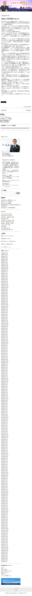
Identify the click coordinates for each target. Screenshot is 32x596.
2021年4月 (3, 353)
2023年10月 (3, 306)
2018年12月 (3, 397)
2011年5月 (3, 539)
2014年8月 (3, 478)
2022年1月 (3, 339)
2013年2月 (3, 506)
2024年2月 (3, 300)
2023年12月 (3, 303)
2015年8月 (3, 459)
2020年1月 (3, 376)
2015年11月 (3, 454)
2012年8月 (3, 516)
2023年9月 (3, 307)
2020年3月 (3, 373)
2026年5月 (3, 257)
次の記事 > (28, 110)
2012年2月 (3, 525)
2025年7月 (3, 273)
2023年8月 (3, 309)
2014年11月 (3, 473)
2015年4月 (3, 466)
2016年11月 (3, 436)
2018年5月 (3, 408)
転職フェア (3, 573)
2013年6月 (3, 500)
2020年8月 (3, 365)
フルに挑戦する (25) (5, 228)
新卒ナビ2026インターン (6, 570)
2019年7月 (3, 386)
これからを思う (27, 106)
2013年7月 (3, 498)
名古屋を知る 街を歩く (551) (7, 220)
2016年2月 (3, 450)
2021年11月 (3, 342)
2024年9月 (3, 289)
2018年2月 (3, 412)
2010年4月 (3, 559)
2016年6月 (3, 444)
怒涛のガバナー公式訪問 (6, 201)
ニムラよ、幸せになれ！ (5, 117)
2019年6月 (3, 387)
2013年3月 (3, 505)
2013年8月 (3, 497)
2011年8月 (3, 534)
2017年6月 (3, 425)
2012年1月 (3, 527)
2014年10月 (3, 475)
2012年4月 (3, 522)
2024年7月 (3, 292)
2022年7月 (3, 329)
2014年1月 (3, 489)
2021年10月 (3, 343)
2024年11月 (3, 285)
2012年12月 (3, 509)
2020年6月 (3, 368)
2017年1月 (3, 433)
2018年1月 (3, 414)
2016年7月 (3, 442)
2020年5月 (3, 370)
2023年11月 (3, 304)
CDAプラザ (7, 21)
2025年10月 (3, 268)
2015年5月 (3, 464)
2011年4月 (3, 541)
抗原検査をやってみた (6, 238)
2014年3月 (3, 486)
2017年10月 (3, 419)
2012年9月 (3, 514)
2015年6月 (3, 462)
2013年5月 (3, 502)
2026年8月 (3, 253)
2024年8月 (3, 290)
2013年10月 (3, 494)
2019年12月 (3, 378)
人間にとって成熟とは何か (7, 244)
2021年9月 (3, 345)
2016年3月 (3, 448)
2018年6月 (3, 406)
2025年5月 (3, 276)
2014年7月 (3, 480)
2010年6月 (3, 556)
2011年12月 (3, 528)
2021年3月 (3, 354)
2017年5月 (3, 426)
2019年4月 (3, 390)
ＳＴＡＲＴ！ (3, 115)
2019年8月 (3, 384)
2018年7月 (3, 404)
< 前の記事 (3, 110)
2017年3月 (3, 429)
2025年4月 (3, 278)
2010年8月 (3, 553)
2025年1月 (3, 282)
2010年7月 (3, 555)
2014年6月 (3, 481)
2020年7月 (3, 367)
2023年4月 (3, 315)
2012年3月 (3, 523)
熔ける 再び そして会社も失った (8, 241)
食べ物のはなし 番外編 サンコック (8, 200)
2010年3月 (3, 561)
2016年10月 (3, 437)
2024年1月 (3, 301)
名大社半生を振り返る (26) (7, 229)
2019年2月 (3, 393)
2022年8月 (3, 328)
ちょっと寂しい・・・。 (6, 246)
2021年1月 (3, 357)
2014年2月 (3, 487)
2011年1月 (3, 545)
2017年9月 (3, 420)
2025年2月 (3, 281)
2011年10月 (3, 531)
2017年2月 (3, 431)
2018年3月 (3, 411)
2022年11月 (3, 323)
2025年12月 (3, 265)
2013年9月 (3, 495)
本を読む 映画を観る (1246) (7, 221)
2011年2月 (3, 544)
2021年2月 (3, 356)
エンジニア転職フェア (6, 575)
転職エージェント (5, 572)
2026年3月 (3, 260)
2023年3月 (3, 317)
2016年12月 (3, 434)
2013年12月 (3, 491)
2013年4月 (3, 503)
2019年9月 (3, 383)
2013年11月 (3, 492)
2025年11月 (3, 267)
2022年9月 (3, 326)
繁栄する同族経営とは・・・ (6, 120)
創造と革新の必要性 (4, 121)
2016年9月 (3, 439)
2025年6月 (3, 274)
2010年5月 (3, 558)
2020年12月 (3, 359)
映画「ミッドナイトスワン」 (7, 235)
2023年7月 (3, 310)
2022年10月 (3, 325)
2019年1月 (3, 395)
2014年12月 (3, 472)
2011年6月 (3, 537)
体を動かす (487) (4, 218)
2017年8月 (3, 422)
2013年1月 (3, 508)
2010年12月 (3, 547)
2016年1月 (3, 451)
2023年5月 (3, 314)
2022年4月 (3, 334)
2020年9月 (3, 364)
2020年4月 (3, 371)
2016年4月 (3, 447)
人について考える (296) (6, 213)
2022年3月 (3, 336)
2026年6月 (3, 256)
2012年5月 (3, 520)
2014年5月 (3, 483)
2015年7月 (3, 461)
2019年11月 (3, 379)
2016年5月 (3, 445)
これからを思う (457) (5, 224)
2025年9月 (3, 270)
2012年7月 (3, 517)
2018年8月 (3, 403)
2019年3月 (3, 392)
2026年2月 (3, 262)
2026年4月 (3, 259)
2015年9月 (3, 458)
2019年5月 (3, 389)
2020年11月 (3, 361)
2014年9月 (3, 476)
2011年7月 (3, 536)
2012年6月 (3, 519)
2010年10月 (3, 550)
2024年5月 (3, 295)
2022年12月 (3, 321)
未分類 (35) (3, 226)
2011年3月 (3, 542)
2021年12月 (3, 340)
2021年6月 (3, 350)
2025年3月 (3, 279)
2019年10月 (3, 381)
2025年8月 (3, 271)
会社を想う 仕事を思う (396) (7, 217)
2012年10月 (3, 512)
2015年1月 (3, 470)
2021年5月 (3, 351)
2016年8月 (3, 440)
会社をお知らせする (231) (6, 215)
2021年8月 (3, 346)
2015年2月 (3, 469)
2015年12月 (3, 453)
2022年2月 (3, 337)
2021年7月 (3, 348)
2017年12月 (3, 415)
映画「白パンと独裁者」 (6, 203)
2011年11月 (3, 530)
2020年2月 (3, 375)
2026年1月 (3, 264)
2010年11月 (3, 549)
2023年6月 (3, 312)
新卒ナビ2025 (4, 569)
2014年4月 (3, 484)
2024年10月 (3, 287)
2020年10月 (3, 362)
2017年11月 (3, 417)
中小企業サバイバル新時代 (6, 118)
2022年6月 (3, 331)
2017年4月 (3, 428)
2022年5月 (3, 332)
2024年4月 (3, 296)
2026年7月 (3, 254)
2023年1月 (3, 320)
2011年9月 (3, 533)
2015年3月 (3, 467)
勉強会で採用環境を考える (10, 19)
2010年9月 (3, 552)
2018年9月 (3, 401)
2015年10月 (3, 456)
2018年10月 (3, 400)
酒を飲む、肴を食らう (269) (7, 223)
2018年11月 (3, 398)
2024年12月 (3, 284)
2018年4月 (3, 409)
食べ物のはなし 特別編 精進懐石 (8, 207)
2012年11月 (3, 511)
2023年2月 (3, 318)
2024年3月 (3, 298)
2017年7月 (3, 423)
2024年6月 (3, 293)
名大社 (2, 567)
